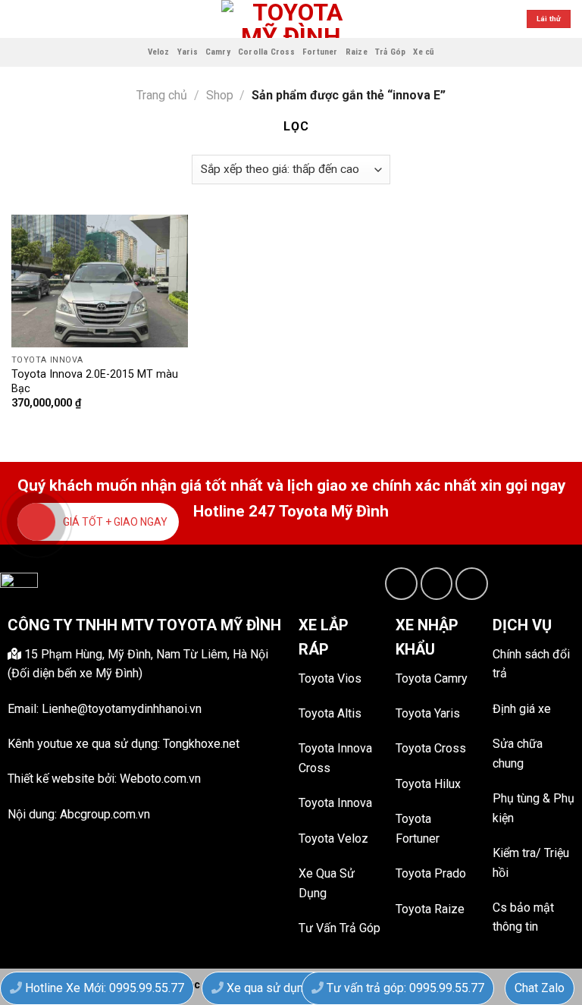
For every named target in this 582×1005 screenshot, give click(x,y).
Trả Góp (390, 52)
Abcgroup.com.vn (105, 814)
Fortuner (320, 52)
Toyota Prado (431, 873)
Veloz (159, 52)
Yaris (187, 52)
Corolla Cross (266, 52)
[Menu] (20, 18)
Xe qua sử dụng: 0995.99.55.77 (307, 988)
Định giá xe (522, 709)
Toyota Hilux (428, 784)
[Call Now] (36, 522)
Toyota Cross (431, 748)
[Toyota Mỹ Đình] (291, 19)
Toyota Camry (432, 678)
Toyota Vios (330, 678)
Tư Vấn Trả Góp (339, 928)
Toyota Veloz (333, 838)
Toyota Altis (330, 713)
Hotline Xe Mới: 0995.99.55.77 (103, 988)
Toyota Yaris (428, 713)
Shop (219, 95)
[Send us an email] (437, 583)
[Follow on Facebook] (401, 583)
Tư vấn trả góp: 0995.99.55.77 (404, 988)
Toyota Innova (335, 803)
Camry (217, 52)
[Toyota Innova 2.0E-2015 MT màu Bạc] (99, 281)
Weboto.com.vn (160, 778)
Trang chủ (161, 95)
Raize (357, 52)
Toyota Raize (430, 909)
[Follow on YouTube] (471, 583)
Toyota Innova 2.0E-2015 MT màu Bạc (94, 381)
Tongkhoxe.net (201, 743)
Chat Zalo (540, 988)
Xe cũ (423, 52)
